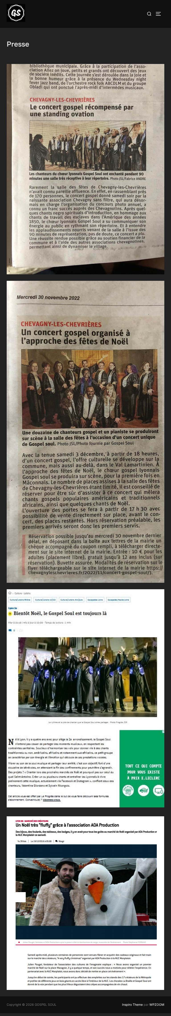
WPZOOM (156, 1004)
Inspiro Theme (132, 1004)
